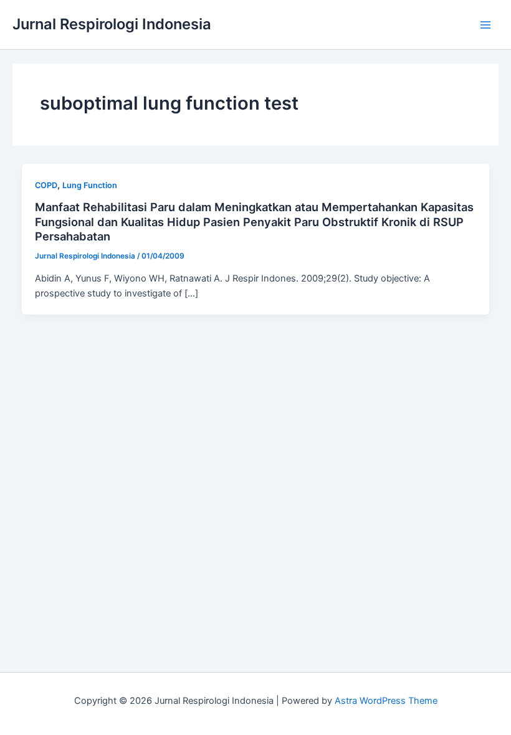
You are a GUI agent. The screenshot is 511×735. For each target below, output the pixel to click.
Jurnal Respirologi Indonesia (111, 24)
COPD (46, 185)
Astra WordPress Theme (386, 700)
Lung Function (89, 185)
